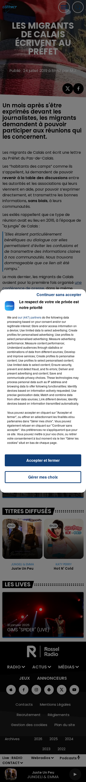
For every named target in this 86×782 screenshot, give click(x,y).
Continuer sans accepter (59, 294)
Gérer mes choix (43, 477)
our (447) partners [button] (29, 317)
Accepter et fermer (43, 460)
